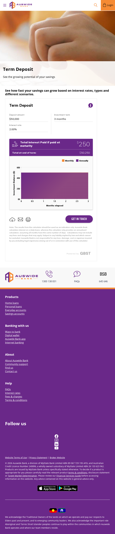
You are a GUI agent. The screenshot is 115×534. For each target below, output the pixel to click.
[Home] (21, 276)
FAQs (8, 389)
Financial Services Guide (68, 475)
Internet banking (14, 342)
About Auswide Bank (16, 360)
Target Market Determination (22, 475)
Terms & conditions (16, 400)
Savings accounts (15, 313)
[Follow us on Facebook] (57, 436)
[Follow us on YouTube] (57, 448)
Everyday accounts (15, 310)
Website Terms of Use (16, 457)
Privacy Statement (38, 457)
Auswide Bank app (15, 339)
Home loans (12, 303)
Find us (9, 367)
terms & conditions (77, 472)
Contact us (11, 371)
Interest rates (12, 393)
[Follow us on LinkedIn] (57, 444)
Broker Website (57, 457)
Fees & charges (13, 396)
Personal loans (13, 306)
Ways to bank (12, 331)
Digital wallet (12, 335)
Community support (16, 364)
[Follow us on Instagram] (57, 440)
